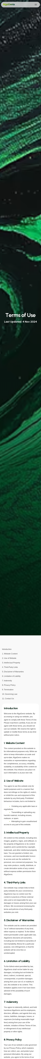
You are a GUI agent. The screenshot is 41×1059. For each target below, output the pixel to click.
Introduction (7, 649)
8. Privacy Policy (8, 685)
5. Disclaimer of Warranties (13, 672)
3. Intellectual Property (11, 663)
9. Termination (7, 690)
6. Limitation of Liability (11, 676)
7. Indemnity (7, 681)
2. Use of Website (9, 658)
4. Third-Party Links (10, 667)
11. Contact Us (8, 699)
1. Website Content (9, 654)
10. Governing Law (9, 694)
